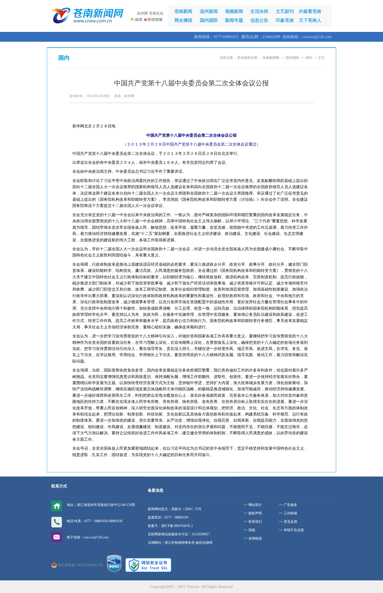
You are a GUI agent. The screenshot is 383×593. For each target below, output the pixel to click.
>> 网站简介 (253, 505)
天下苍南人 (310, 20)
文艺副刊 (285, 11)
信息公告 (259, 20)
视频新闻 (234, 11)
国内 (309, 58)
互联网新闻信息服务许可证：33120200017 (179, 534)
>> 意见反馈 (288, 522)
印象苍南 (285, 20)
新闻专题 (234, 20)
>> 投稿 (249, 530)
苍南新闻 (183, 11)
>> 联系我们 (253, 522)
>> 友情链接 (253, 538)
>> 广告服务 (288, 505)
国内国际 (209, 20)
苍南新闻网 (270, 58)
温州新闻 (209, 11)
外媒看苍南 (310, 11)
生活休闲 (259, 11)
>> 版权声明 (253, 513)
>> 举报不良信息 (291, 530)
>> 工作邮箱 (288, 513)
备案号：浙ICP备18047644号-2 (170, 526)
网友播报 (183, 20)
